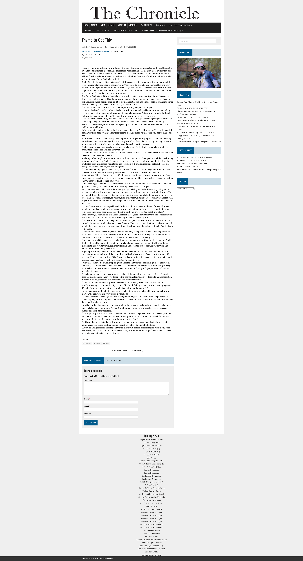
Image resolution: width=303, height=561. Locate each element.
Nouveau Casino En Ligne (151, 512)
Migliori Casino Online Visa (151, 439)
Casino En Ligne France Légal (151, 545)
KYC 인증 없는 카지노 (151, 466)
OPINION (111, 25)
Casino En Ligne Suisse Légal (151, 494)
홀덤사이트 (160, 25)
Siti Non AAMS (151, 536)
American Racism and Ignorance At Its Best (195, 132)
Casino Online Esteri (151, 533)
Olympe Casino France (151, 500)
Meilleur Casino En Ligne (96, 30)
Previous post (120, 350)
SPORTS (94, 25)
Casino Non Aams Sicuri (125, 30)
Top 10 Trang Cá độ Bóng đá (151, 463)
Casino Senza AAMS (151, 530)
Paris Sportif (151, 506)
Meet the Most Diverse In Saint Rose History (196, 120)
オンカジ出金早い (151, 442)
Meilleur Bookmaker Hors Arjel (151, 548)
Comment (88, 380)
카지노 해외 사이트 (151, 454)
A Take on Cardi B (198, 160)
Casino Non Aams (151, 470)
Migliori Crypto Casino (151, 491)
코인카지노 (151, 457)
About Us (122, 25)
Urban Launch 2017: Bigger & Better (193, 117)
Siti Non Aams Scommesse (151, 524)
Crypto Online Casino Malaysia (151, 497)
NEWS (85, 25)
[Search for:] (197, 41)
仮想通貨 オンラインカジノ (151, 482)
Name (86, 398)
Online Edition (146, 25)
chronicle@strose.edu (100, 51)
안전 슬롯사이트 (151, 485)
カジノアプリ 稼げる (151, 448)
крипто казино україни (151, 445)
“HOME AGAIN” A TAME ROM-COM (192, 108)
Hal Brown (181, 157)
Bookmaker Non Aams (151, 476)
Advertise (133, 25)
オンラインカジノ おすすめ (151, 503)
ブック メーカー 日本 (151, 451)
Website (87, 413)
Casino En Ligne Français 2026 (151, 488)
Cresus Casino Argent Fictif (151, 460)
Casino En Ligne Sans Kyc (151, 542)
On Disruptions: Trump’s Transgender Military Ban (199, 141)
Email (86, 406)
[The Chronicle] (151, 11)
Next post (136, 350)
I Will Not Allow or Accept (188, 123)
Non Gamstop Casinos (180, 25)
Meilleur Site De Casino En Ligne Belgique (162, 30)
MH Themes (109, 559)
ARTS (103, 25)
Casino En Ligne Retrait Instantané (151, 539)
